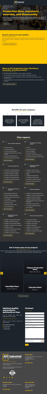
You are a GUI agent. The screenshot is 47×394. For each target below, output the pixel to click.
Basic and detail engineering (14, 143)
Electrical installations (35, 189)
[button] (1, 273)
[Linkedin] (4, 377)
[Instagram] (9, 377)
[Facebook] (12, 377)
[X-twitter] (7, 377)
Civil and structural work (13, 166)
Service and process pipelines (36, 215)
